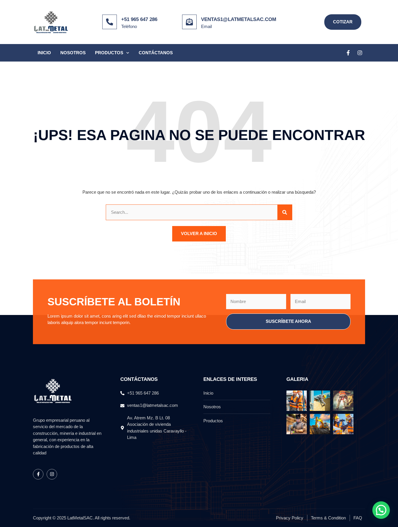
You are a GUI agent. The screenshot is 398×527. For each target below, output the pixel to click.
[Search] (284, 212)
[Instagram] (360, 53)
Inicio (44, 52)
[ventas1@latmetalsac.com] (189, 22)
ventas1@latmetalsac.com (238, 19)
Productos (109, 52)
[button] (381, 510)
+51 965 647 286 (139, 19)
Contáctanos (156, 52)
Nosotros (73, 52)
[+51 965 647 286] (109, 22)
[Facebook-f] (348, 53)
